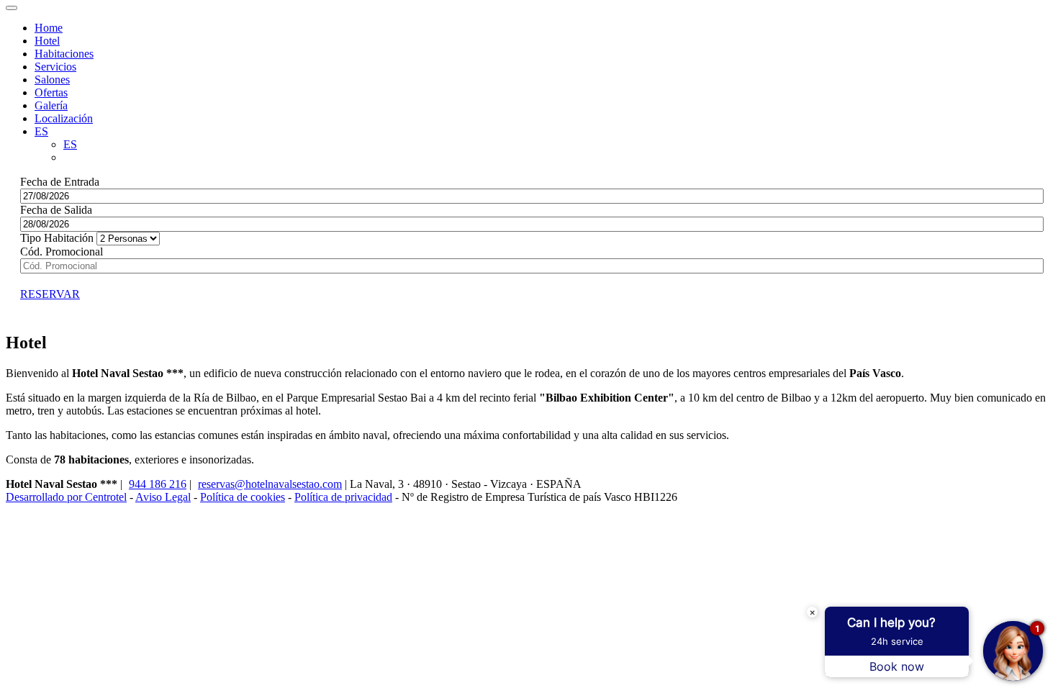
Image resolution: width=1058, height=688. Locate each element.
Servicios (55, 66)
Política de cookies (242, 497)
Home (49, 28)
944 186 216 (157, 484)
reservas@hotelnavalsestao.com (270, 484)
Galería (51, 105)
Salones (52, 79)
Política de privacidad (343, 497)
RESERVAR (50, 294)
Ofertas (51, 92)
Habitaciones (64, 53)
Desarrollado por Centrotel (66, 497)
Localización (64, 118)
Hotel (47, 41)
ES (70, 144)
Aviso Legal (163, 497)
